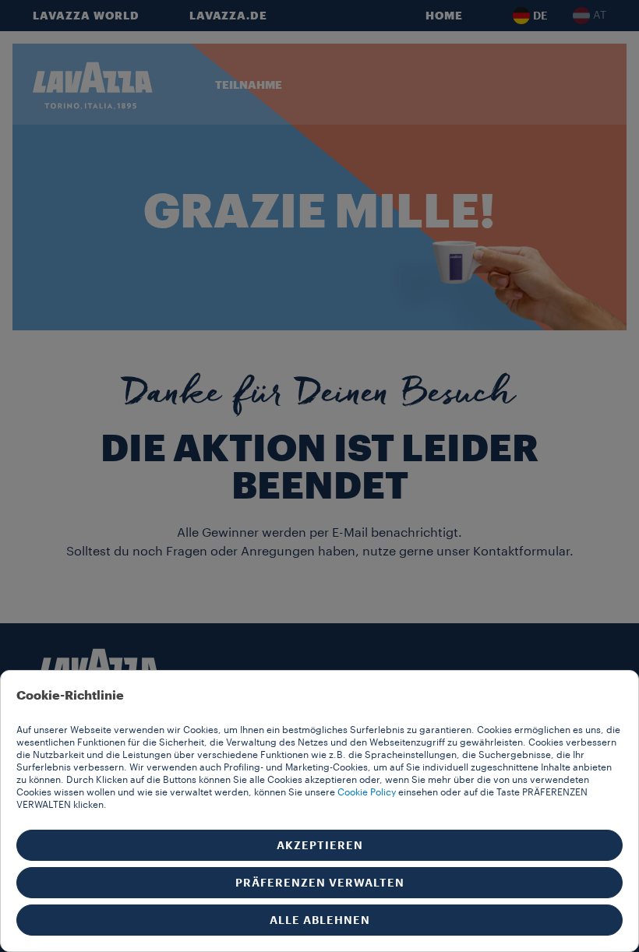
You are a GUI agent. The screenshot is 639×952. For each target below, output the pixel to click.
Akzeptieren (320, 845)
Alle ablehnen (320, 920)
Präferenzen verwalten (319, 882)
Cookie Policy (366, 792)
